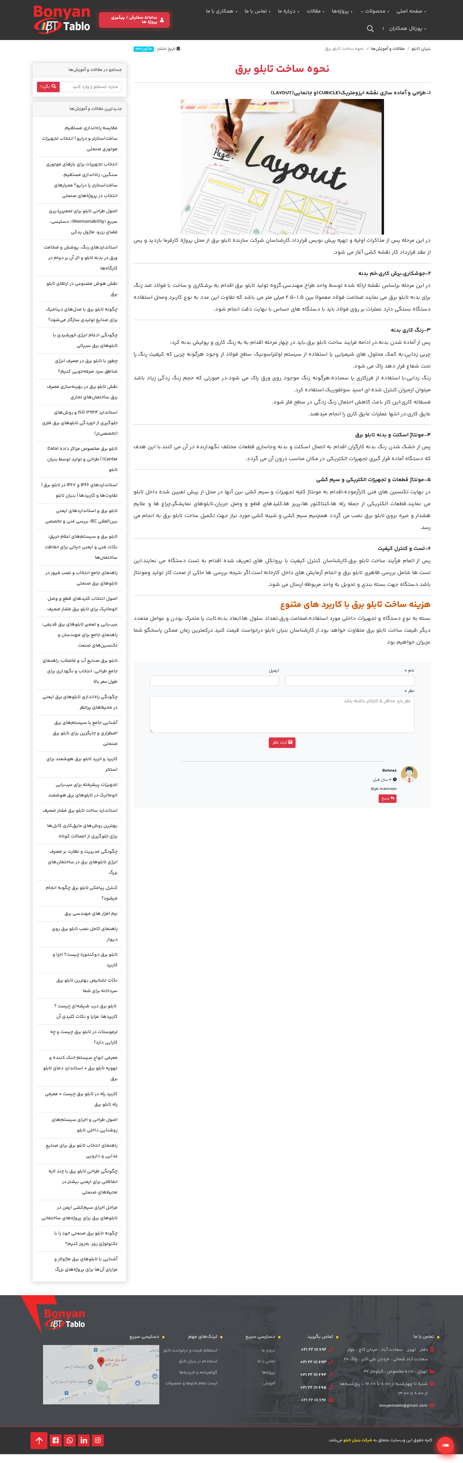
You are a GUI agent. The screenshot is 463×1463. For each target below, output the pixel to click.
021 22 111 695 (313, 1387)
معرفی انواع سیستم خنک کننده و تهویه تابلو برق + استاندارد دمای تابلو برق (80, 1068)
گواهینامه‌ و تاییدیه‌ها (198, 1372)
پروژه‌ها (340, 11)
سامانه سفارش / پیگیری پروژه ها (134, 19)
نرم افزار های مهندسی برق (91, 913)
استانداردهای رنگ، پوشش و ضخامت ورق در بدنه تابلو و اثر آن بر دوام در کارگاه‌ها (81, 258)
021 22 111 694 (313, 1374)
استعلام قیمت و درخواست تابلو (190, 1350)
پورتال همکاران (405, 29)
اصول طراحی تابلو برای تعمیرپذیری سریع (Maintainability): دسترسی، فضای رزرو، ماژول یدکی (83, 221)
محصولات (374, 11)
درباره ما (287, 11)
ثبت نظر (280, 742)
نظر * (409, 691)
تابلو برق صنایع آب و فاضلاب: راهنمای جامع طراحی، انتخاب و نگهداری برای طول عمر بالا (80, 671)
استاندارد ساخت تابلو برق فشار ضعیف (80, 810)
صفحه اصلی (409, 11)
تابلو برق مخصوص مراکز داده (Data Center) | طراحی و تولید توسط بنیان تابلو (82, 459)
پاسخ (385, 799)
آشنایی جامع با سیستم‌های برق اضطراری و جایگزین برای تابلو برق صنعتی (85, 733)
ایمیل (274, 670)
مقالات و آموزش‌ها (388, 48)
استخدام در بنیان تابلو (198, 1361)
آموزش (269, 1383)
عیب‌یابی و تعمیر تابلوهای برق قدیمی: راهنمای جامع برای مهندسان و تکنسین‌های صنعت (80, 635)
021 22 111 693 (313, 1362)
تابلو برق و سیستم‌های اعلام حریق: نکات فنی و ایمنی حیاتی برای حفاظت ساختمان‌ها (81, 547)
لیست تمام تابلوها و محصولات (191, 1383)
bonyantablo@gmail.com (403, 1405)
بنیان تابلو (421, 48)
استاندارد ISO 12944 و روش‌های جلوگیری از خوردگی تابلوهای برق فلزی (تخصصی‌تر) (80, 423)
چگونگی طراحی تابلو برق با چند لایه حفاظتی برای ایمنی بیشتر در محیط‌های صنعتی (83, 1182)
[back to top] (39, 1440)
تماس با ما (256, 11)
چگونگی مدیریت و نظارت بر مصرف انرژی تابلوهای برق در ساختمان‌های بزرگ (83, 862)
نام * (409, 670)
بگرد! (46, 86)
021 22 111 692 (313, 1349)
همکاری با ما (220, 11)
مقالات (314, 11)
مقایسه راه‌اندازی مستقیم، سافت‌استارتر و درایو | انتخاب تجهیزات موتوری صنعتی (80, 138)
